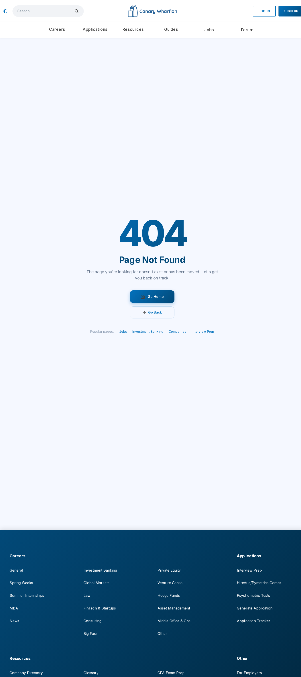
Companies (177, 331)
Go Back (155, 312)
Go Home (156, 296)
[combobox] (44, 11)
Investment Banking (147, 331)
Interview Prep (203, 331)
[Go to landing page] (152, 11)
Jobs (123, 331)
